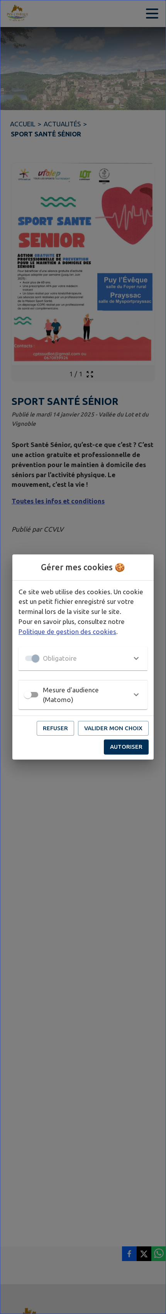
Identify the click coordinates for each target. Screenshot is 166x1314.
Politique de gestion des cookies (67, 631)
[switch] (27, 694)
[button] (83, 658)
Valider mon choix (113, 728)
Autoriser (126, 746)
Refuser (55, 728)
